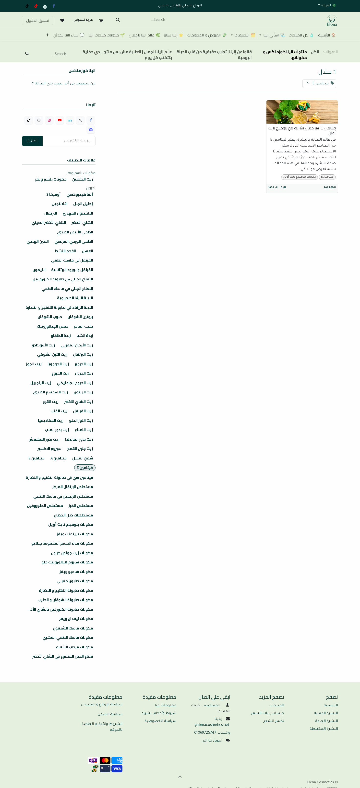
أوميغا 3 (54, 194)
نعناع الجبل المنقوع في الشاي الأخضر (62, 656)
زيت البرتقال (83, 354)
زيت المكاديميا (50, 420)
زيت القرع (51, 402)
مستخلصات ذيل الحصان (73, 515)
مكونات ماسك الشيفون (73, 628)
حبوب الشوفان (50, 317)
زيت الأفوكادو (43, 345)
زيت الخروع (60, 373)
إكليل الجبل (83, 204)
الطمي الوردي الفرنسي (73, 241)
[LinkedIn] (70, 120)
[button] (180, 776)
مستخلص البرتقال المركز (72, 487)
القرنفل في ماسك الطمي (72, 260)
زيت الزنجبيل (40, 383)
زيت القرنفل (83, 411)
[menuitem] (327, 35)
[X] (80, 120)
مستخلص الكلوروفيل (45, 505)
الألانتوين (60, 204)
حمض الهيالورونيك (52, 326)
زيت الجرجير (84, 364)
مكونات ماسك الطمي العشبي (68, 637)
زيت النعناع (84, 430)
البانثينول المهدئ (78, 213)
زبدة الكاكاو (61, 335)
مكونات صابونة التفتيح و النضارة (66, 590)
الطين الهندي (37, 241)
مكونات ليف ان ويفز (76, 619)
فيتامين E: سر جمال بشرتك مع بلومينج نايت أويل (302, 130)
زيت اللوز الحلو (81, 420)
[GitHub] (39, 120)
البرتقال (50, 213)
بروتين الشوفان (80, 317)
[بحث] (118, 20)
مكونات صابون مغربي (75, 581)
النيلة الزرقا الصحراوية (75, 298)
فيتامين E (327, 177)
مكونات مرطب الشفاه (74, 647)
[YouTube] (36, 6)
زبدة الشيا (84, 335)
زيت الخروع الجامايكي (75, 383)
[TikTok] (27, 6)
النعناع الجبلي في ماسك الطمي (67, 289)
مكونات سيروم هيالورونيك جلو (67, 562)
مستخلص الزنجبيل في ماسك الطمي (63, 496)
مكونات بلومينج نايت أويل (299, 177)
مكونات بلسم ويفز (51, 179)
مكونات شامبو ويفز (76, 572)
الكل (315, 51)
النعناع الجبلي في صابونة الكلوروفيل (63, 279)
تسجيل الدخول (37, 20)
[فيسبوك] (54, 6)
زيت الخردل (84, 373)
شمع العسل (82, 458)
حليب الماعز (83, 326)
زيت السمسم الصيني (50, 392)
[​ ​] (62, 20)
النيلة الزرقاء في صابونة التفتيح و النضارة (59, 307)
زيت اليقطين (82, 179)
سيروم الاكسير (49, 448)
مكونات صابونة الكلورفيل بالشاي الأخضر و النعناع (57, 609)
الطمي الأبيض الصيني (75, 232)
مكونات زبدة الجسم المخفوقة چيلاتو (62, 543)
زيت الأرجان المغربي (77, 345)
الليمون (39, 270)
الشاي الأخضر (82, 222)
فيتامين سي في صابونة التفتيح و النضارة (59, 477)
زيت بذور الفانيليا (79, 439)
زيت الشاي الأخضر (78, 402)
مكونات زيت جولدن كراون (72, 553)
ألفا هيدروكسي (79, 194)
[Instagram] (49, 120)
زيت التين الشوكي (52, 354)
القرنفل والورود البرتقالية (72, 270)
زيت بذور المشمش (44, 439)
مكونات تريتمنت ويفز (75, 534)
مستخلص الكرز (81, 505)
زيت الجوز (34, 364)
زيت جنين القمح (80, 448)
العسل (87, 251)
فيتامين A (58, 458)
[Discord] (91, 129)
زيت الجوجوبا (58, 364)
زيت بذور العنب (57, 430)
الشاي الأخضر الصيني (49, 222)
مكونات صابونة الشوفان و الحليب (65, 600)
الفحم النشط (65, 251)
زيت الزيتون (83, 392)
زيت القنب (58, 411)
